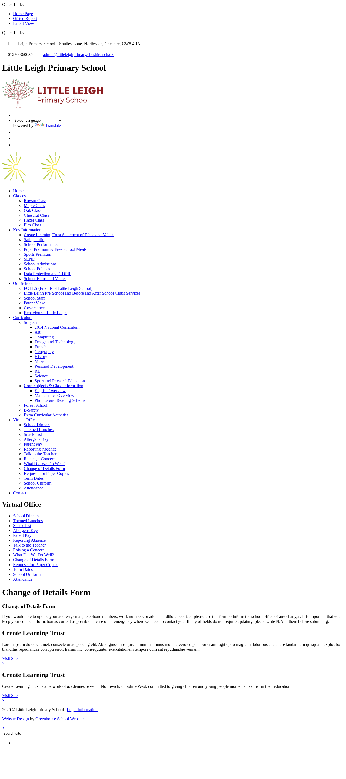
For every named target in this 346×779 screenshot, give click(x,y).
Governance (34, 307)
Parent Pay (33, 444)
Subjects (31, 322)
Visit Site (10, 658)
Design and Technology (55, 342)
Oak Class (32, 210)
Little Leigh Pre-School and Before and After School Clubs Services (82, 293)
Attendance (33, 488)
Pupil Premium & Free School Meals (55, 249)
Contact (19, 493)
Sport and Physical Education (60, 381)
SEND (29, 259)
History (41, 356)
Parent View (23, 23)
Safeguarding (35, 239)
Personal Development (54, 366)
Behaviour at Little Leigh (45, 312)
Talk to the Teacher (40, 454)
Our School (23, 283)
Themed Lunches (39, 429)
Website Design (15, 718)
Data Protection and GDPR (47, 273)
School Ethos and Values (45, 278)
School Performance (41, 244)
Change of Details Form (44, 468)
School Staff (34, 298)
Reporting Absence (40, 449)
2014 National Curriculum (57, 327)
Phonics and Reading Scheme (60, 400)
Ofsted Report (25, 18)
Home (18, 191)
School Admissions (40, 264)
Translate (53, 125)
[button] (25, 32)
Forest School (35, 405)
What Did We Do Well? (44, 463)
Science (41, 376)
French (40, 346)
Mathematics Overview (54, 395)
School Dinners (37, 424)
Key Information (27, 230)
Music (40, 361)
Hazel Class (34, 220)
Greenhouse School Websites (60, 718)
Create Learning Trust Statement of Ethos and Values (69, 234)
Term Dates (34, 478)
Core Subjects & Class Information (53, 385)
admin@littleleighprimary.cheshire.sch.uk (78, 54)
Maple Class (34, 205)
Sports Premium (37, 254)
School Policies (37, 269)
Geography (44, 351)
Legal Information (82, 709)
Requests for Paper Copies (46, 473)
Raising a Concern (39, 458)
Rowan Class (35, 200)
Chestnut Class (36, 215)
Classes (19, 195)
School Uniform (37, 483)
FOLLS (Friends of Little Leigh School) (58, 288)
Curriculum (22, 317)
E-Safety (31, 410)
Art (37, 332)
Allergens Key (36, 439)
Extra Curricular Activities (46, 415)
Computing (44, 337)
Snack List (33, 434)
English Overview (50, 390)
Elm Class (32, 225)
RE (37, 371)
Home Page (23, 13)
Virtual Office (24, 420)
